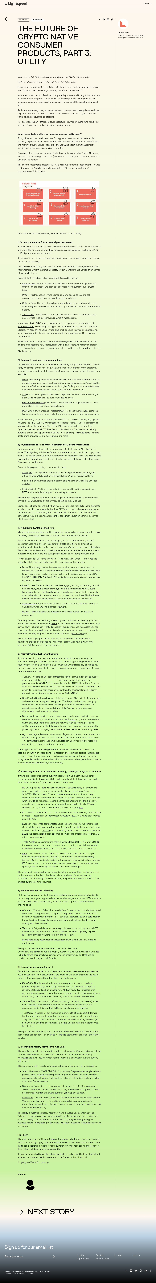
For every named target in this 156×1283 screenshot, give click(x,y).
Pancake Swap (61, 145)
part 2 (54, 624)
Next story (50, 1212)
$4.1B (51, 1072)
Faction (81, 1255)
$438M (32, 819)
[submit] (53, 1257)
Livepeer (26, 824)
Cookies (30, 1273)
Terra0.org (27, 1013)
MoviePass (27, 940)
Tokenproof (27, 928)
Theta (25, 842)
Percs (25, 380)
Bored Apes (78, 634)
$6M (74, 990)
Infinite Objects (29, 489)
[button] (59, 203)
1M (55, 1008)
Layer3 (25, 586)
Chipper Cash (29, 303)
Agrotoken (27, 734)
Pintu (24, 295)
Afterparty (27, 910)
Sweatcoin (27, 1086)
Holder (25, 612)
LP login (118, 1255)
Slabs (25, 481)
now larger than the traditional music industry (74, 690)
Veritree (26, 1002)
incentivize (23, 1058)
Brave (25, 567)
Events (136, 1255)
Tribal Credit (28, 315)
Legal (16, 1273)
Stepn (25, 1072)
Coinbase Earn (29, 604)
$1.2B (33, 794)
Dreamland (27, 1098)
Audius (25, 677)
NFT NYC (69, 935)
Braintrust (27, 716)
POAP (25, 411)
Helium (25, 788)
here (81, 808)
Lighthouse (83, 1259)
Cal (24, 395)
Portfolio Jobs (102, 1259)
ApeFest (55, 935)
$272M (46, 831)
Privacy (22, 1273)
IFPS (24, 854)
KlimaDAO (27, 983)
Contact (100, 1255)
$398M (75, 683)
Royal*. (25, 698)
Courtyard (27, 473)
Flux (24, 813)
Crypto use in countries (29, 153)
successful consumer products (68, 122)
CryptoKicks (86, 426)
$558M (71, 720)
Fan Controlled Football (33, 403)
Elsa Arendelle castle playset (84, 506)
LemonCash (28, 284)
